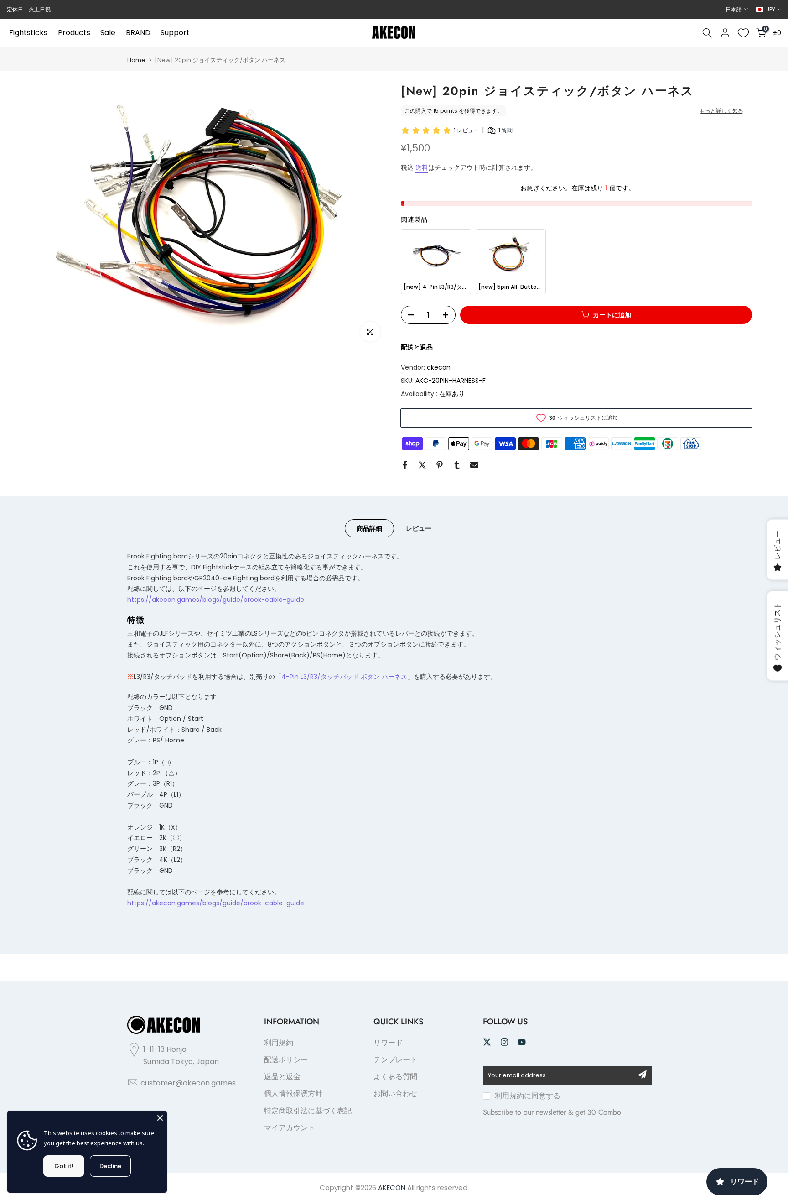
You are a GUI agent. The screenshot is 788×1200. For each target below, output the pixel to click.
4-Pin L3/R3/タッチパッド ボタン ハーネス (344, 676)
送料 (421, 167)
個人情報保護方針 (293, 1093)
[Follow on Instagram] (504, 1042)
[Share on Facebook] (405, 465)
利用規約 (278, 1043)
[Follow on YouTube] (522, 1042)
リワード (388, 1043)
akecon (439, 367)
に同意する (527, 1095)
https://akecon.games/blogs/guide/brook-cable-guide (215, 599)
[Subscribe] (642, 1074)
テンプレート (395, 1059)
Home (136, 60)
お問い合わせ (395, 1093)
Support (175, 32)
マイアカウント (289, 1127)
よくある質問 (395, 1076)
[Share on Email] (474, 465)
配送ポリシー (286, 1059)
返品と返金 (282, 1076)
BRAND (138, 32)
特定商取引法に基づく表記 (308, 1111)
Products (74, 32)
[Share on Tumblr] (457, 465)
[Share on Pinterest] (439, 465)
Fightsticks (28, 32)
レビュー (418, 528)
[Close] (160, 1117)
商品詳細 (369, 528)
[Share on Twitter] (422, 465)
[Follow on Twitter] (487, 1042)
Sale (107, 32)
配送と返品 (417, 347)
